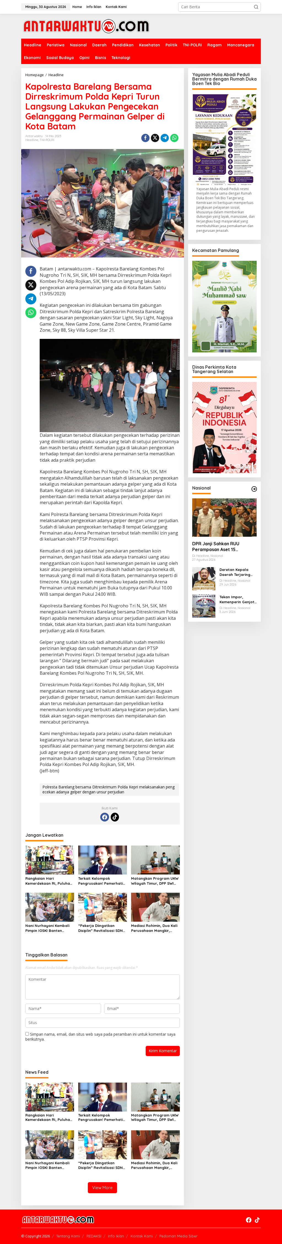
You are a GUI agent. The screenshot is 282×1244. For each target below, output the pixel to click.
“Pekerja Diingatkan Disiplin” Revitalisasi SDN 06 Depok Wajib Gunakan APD (101, 928)
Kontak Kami (142, 1236)
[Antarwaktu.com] (86, 25)
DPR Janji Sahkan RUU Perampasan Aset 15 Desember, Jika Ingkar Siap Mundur (221, 546)
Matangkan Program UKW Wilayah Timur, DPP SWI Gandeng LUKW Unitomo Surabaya (154, 881)
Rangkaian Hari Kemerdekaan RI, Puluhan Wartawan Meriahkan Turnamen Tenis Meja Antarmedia (48, 881)
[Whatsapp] (174, 138)
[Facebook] (104, 817)
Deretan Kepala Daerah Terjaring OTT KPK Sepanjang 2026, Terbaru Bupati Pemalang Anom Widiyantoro (237, 572)
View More (102, 1187)
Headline (31, 140)
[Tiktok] (115, 817)
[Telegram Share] (165, 138)
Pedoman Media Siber (178, 1236)
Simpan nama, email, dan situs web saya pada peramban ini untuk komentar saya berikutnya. (100, 1037)
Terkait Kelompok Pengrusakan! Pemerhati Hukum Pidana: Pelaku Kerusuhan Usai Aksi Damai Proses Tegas (100, 881)
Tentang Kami (68, 1236)
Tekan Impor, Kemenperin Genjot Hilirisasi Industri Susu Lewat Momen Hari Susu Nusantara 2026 (236, 599)
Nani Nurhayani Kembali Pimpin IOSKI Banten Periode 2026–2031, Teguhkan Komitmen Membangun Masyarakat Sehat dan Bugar (48, 928)
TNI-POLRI (47, 140)
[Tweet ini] (155, 138)
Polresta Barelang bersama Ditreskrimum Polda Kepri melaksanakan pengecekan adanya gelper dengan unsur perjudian (108, 789)
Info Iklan (116, 1236)
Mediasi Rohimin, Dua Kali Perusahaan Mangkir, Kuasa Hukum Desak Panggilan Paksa (154, 928)
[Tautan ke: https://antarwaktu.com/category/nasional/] (254, 489)
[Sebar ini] (145, 138)
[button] (256, 7)
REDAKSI (93, 1236)
